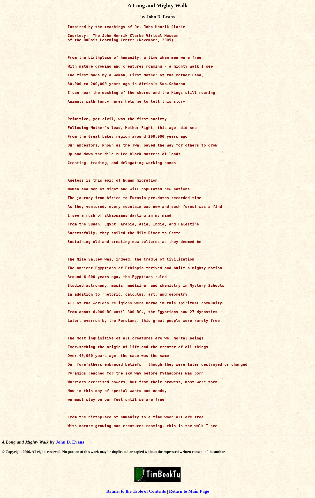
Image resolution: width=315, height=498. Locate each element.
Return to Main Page (189, 491)
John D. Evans (70, 442)
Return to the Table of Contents (136, 491)
